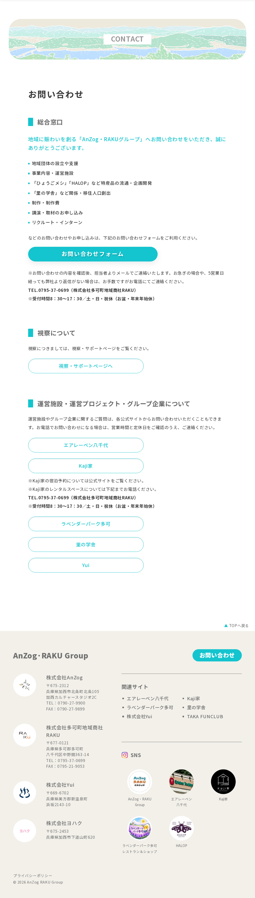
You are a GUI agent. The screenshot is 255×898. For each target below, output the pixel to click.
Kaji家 (86, 465)
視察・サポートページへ (86, 365)
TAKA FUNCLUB (205, 716)
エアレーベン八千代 (86, 445)
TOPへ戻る (236, 625)
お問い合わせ (217, 655)
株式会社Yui (139, 716)
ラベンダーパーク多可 (85, 523)
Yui (85, 565)
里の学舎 (86, 544)
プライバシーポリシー (32, 875)
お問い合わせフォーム (93, 254)
